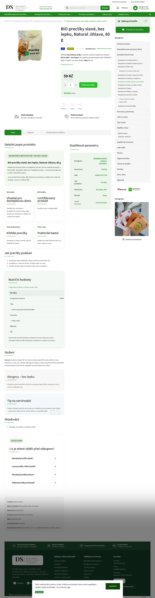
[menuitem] (18, 14)
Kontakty (57, 564)
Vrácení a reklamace (61, 571)
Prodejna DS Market (119, 2)
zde (69, 587)
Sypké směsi (123, 102)
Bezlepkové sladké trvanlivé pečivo (130, 63)
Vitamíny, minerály (124, 137)
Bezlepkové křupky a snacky (128, 91)
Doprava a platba (60, 561)
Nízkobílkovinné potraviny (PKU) (129, 49)
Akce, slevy (121, 174)
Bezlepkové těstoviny (125, 67)
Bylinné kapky (123, 133)
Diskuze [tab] (31, 132)
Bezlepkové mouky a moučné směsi (130, 75)
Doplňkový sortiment (125, 142)
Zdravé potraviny (123, 44)
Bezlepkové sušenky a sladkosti (129, 78)
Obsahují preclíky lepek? (22, 458)
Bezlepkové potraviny (125, 54)
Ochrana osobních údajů (62, 577)
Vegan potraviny (123, 158)
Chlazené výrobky (123, 164)
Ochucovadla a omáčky (126, 99)
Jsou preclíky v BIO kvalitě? (24, 466)
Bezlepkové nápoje (125, 88)
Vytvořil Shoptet (16, 595)
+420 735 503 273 (119, 563)
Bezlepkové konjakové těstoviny (129, 71)
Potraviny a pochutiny (125, 111)
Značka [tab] (55, 132)
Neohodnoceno (91, 48)
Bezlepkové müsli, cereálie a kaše (130, 85)
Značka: (104, 49)
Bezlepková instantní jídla (127, 106)
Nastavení (39, 592)
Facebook (18, 583)
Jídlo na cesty (122, 117)
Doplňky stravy (122, 128)
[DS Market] (27, 560)
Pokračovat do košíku (134, 29)
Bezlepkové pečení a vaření (127, 95)
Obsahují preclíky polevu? (23, 474)
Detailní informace (67, 64)
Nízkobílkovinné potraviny (92, 561)
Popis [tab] (13, 132)
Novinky (120, 169)
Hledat (105, 8)
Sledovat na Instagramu (133, 239)
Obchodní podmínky (138, 2)
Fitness (120, 153)
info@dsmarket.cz (119, 569)
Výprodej (120, 180)
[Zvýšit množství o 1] (76, 85)
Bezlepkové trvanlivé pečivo (128, 60)
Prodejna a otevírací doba (124, 587)
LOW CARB (121, 147)
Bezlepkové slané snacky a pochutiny (131, 82)
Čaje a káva (121, 122)
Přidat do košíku (88, 85)
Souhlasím (112, 586)
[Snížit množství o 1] (65, 85)
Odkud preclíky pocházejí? (23, 482)
